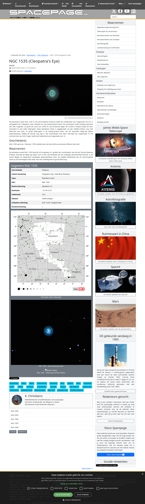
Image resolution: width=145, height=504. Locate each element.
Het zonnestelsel (77, 4)
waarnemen (14, 383)
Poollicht (100, 118)
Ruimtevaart (34, 6)
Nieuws (7, 3)
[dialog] (72, 488)
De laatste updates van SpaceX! (115, 294)
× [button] (142, 474)
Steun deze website (114, 455)
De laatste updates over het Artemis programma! (115, 194)
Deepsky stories (103, 122)
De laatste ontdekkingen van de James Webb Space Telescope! (116, 159)
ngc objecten (74, 387)
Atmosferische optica (105, 106)
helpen (63, 387)
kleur (78, 383)
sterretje (53, 387)
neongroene (14, 390)
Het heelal (65, 4)
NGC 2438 (14, 427)
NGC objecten (102, 77)
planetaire (53, 383)
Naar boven (86, 468)
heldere (70, 383)
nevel (12, 387)
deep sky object (40, 390)
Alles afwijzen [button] (83, 495)
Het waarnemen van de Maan (108, 39)
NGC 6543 (14, 415)
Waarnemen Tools (107, 3)
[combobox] (123, 17)
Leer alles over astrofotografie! (115, 227)
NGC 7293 (14, 423)
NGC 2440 (14, 411)
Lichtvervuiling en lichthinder (108, 48)
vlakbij (20, 387)
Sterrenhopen (102, 56)
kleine (24, 383)
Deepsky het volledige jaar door (109, 89)
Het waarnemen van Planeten (108, 35)
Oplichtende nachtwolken (107, 110)
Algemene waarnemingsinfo (108, 27)
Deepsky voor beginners (106, 85)
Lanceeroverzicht (50, 3)
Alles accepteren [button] (63, 495)
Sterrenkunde (20, 6)
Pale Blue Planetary (76, 390)
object (32, 383)
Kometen (100, 102)
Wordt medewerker (115, 421)
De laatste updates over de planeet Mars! (115, 329)
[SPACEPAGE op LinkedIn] (133, 12)
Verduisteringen (103, 114)
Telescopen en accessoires (107, 31)
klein (62, 383)
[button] (72, 484)
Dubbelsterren (102, 60)
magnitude (87, 383)
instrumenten (41, 383)
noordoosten (42, 387)
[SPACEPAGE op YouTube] (127, 12)
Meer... (121, 3)
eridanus (30, 387)
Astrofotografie (102, 44)
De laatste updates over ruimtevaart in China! (115, 261)
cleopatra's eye (62, 390)
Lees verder (100, 480)
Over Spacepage (134, 3)
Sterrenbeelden (103, 64)
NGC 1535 (51, 390)
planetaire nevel (26, 390)
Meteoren (100, 97)
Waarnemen (90, 6)
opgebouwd (87, 387)
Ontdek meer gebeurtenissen (115, 391)
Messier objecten (103, 73)
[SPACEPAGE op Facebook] (120, 12)
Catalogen (28, 71)
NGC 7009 (14, 419)
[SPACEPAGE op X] (114, 12)
